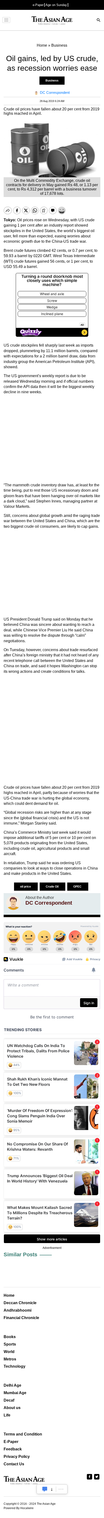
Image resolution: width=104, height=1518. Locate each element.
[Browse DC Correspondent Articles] (13, 903)
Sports (10, 1344)
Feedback (13, 1449)
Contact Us (14, 1464)
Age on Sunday (56, 5)
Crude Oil (52, 886)
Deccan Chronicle (20, 1303)
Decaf (9, 1400)
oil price (26, 886)
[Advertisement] (52, 439)
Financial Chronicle (21, 1318)
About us (12, 1408)
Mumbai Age (15, 1393)
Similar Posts (20, 1254)
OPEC (77, 886)
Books (10, 1337)
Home (9, 1295)
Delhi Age (12, 1385)
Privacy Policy (17, 1456)
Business (52, 80)
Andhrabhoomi (17, 1310)
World (9, 1352)
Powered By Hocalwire (19, 1508)
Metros (10, 1359)
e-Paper (38, 5)
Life (7, 1415)
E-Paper (11, 1442)
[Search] (98, 20)
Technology (14, 1366)
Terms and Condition (23, 1434)
